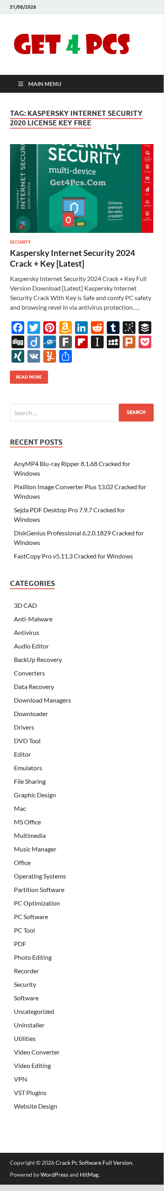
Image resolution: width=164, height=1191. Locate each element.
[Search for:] (82, 413)
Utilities (25, 1038)
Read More (26, 375)
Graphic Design (35, 795)
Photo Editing (33, 957)
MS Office (27, 822)
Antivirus (26, 632)
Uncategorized (34, 1011)
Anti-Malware (33, 619)
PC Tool (24, 930)
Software (26, 998)
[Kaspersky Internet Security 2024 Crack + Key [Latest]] (82, 188)
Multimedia (30, 835)
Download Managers (42, 700)
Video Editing (32, 1065)
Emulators (28, 767)
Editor (22, 754)
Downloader (31, 713)
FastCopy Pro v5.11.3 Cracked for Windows (73, 556)
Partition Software (39, 889)
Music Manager (35, 849)
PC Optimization (37, 903)
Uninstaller (29, 1025)
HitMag (89, 1174)
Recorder (26, 970)
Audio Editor (31, 646)
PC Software (31, 916)
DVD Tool (27, 740)
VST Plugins (30, 1092)
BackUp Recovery (38, 659)
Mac (20, 808)
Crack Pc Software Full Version (94, 1162)
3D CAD (25, 605)
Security (20, 242)
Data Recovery (34, 686)
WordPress (54, 1174)
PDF (20, 943)
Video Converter (37, 1052)
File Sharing (30, 781)
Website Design (35, 1106)
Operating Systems (40, 876)
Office (22, 862)
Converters (29, 673)
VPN (20, 1079)
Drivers (24, 727)
